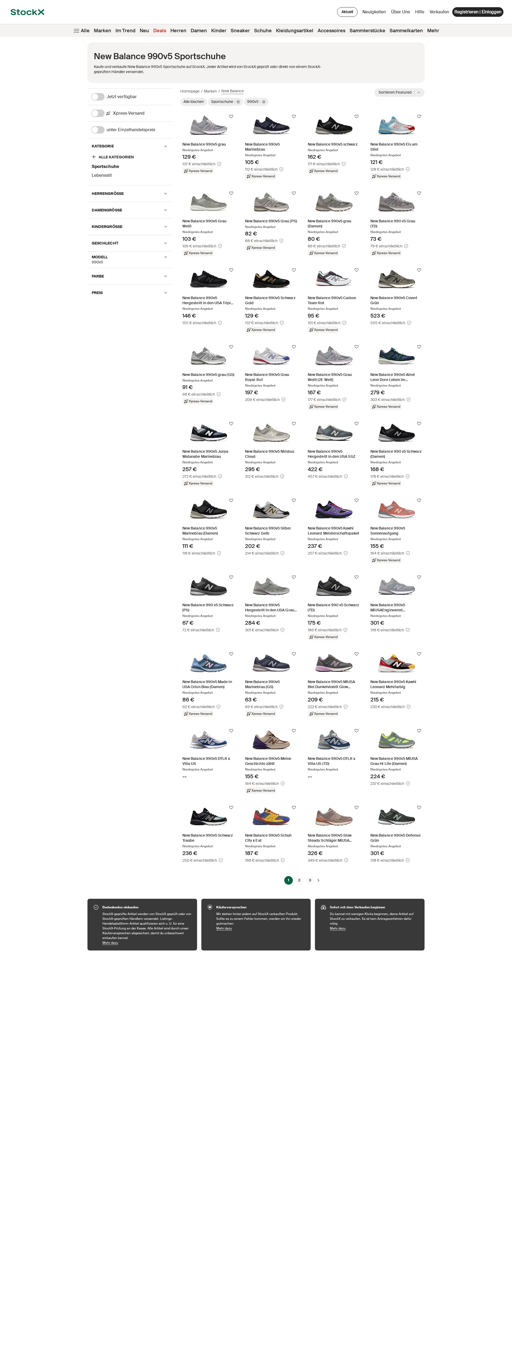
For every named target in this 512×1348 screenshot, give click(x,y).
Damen (199, 30)
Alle (85, 30)
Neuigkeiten (374, 12)
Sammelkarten (406, 30)
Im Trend (125, 30)
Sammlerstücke (367, 30)
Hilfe (419, 12)
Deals (159, 30)
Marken (102, 30)
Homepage (189, 91)
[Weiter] (318, 880)
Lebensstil (102, 175)
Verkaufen (439, 12)
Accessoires (331, 30)
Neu (144, 30)
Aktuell (347, 11)
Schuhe (263, 30)
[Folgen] (231, 116)
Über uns (401, 13)
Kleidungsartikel (294, 30)
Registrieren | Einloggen (477, 12)
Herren (178, 30)
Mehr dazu (147, 942)
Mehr (433, 30)
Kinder (218, 30)
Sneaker (240, 30)
